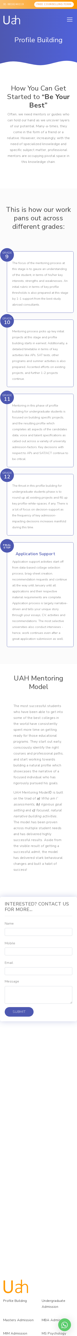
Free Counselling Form (54, 4)
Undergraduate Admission (53, 1303)
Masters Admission (18, 1320)
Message (12, 981)
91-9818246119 (13, 4)
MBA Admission (54, 1320)
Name (9, 923)
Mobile (10, 943)
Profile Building (15, 1300)
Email (9, 962)
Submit (19, 1011)
